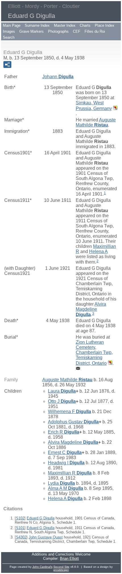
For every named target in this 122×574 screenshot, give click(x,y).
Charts (85, 25)
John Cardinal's (42, 566)
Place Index (104, 25)
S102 (20, 518)
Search (8, 37)
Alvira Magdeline (91, 309)
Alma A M (65, 488)
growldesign (61, 569)
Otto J (62, 401)
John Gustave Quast (46, 537)
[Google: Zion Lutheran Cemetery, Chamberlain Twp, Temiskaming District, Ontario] (109, 363)
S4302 (21, 537)
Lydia (61, 483)
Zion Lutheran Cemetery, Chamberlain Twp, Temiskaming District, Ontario (94, 353)
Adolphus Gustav (73, 421)
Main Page (11, 25)
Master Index (64, 25)
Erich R (63, 432)
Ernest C (65, 452)
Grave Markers (31, 31)
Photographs (58, 31)
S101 (20, 528)
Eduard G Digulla (40, 518)
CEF (76, 31)
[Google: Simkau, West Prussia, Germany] (114, 108)
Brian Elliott (69, 558)
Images (9, 31)
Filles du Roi (95, 31)
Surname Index (37, 25)
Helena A (98, 251)
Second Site (61, 566)
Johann (57, 76)
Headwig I (66, 462)
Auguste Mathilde (96, 122)
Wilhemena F (69, 411)
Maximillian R (70, 473)
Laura (62, 391)
